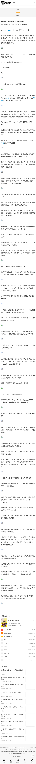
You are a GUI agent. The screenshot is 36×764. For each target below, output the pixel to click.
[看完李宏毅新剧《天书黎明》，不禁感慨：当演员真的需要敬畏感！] (30, 716)
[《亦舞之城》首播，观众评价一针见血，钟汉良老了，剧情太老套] (30, 709)
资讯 (18, 9)
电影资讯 (18, 12)
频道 (14, 2)
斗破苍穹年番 (18, 660)
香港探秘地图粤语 (18, 636)
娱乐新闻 (18, 15)
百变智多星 (18, 656)
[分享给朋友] (32, 755)
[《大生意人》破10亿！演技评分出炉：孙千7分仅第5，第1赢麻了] (30, 694)
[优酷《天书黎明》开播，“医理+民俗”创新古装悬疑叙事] (30, 723)
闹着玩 (18, 650)
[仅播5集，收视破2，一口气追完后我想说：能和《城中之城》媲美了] (30, 672)
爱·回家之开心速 (13, 620)
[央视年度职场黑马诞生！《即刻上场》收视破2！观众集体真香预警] (30, 679)
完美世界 (18, 639)
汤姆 (7, 98)
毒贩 (2, 143)
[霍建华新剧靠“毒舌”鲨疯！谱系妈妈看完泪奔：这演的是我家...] (30, 701)
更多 (10, 616)
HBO (9, 30)
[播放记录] (34, 2)
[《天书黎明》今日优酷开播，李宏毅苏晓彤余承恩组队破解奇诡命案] (30, 731)
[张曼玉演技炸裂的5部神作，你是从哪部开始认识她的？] (30, 687)
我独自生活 (18, 653)
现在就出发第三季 (18, 633)
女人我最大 (18, 643)
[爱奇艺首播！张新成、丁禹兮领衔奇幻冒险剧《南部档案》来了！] (30, 738)
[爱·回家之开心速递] (4, 622)
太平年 (18, 646)
